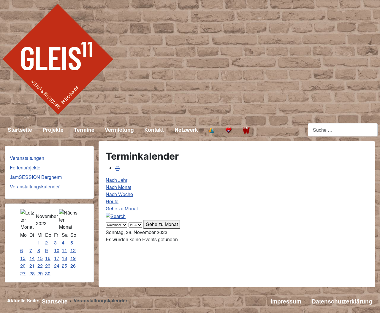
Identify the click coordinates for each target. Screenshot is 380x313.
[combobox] (343, 129)
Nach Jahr (116, 180)
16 (47, 258)
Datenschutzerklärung (342, 301)
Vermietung (119, 129)
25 (64, 265)
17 (56, 258)
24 (56, 265)
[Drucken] (117, 168)
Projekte (53, 129)
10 (56, 250)
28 (32, 273)
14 (32, 258)
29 (40, 273)
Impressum (286, 301)
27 (23, 273)
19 (73, 258)
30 (47, 273)
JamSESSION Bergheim (36, 177)
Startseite (20, 129)
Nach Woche (119, 194)
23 (47, 265)
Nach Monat (118, 187)
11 (64, 250)
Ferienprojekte (25, 167)
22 (40, 265)
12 (73, 250)
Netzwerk (186, 129)
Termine (84, 129)
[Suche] (116, 215)
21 (32, 265)
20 (23, 265)
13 (23, 258)
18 (64, 258)
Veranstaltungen (27, 158)
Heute (112, 201)
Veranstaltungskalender (35, 186)
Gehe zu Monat (122, 208)
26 (73, 265)
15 (40, 258)
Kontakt (154, 129)
